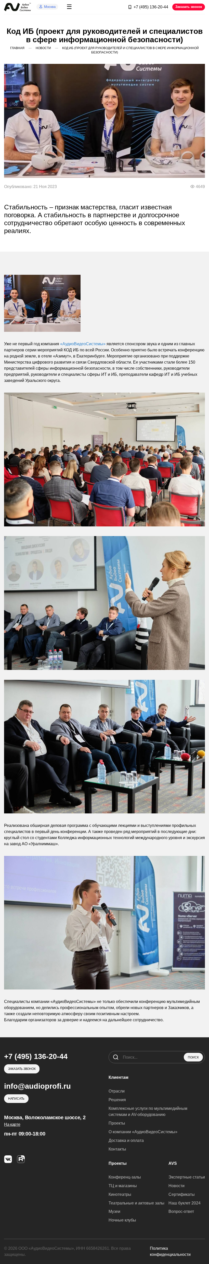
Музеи (114, 1211)
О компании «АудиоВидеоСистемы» (143, 1132)
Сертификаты (181, 1194)
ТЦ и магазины (123, 1186)
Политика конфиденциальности (170, 1251)
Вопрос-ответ (181, 1211)
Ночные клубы (122, 1220)
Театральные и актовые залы (136, 1203)
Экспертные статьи (186, 1177)
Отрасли (117, 1091)
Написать (16, 1098)
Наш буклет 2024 (184, 1203)
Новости (176, 1186)
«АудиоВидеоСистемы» (83, 344)
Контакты (117, 1149)
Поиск (193, 1057)
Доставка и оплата (126, 1140)
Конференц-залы (125, 1177)
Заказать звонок (188, 7)
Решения (117, 1100)
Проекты (117, 1123)
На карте (12, 1124)
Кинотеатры (120, 1194)
